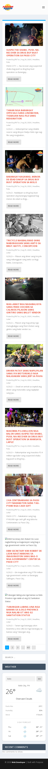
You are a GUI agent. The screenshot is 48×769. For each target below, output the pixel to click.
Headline (36, 59)
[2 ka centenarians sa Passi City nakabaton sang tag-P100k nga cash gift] (24, 485)
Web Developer (18, 762)
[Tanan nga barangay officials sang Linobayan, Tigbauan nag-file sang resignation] (24, 96)
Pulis (8, 62)
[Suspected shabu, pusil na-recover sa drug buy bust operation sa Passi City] (24, 34)
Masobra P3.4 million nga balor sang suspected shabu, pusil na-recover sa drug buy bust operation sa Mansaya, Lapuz (24, 436)
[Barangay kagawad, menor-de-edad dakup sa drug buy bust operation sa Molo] (24, 161)
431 (28, 647)
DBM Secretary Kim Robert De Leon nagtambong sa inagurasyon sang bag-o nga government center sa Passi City (24, 556)
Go (39, 679)
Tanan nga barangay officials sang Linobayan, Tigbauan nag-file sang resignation (22, 114)
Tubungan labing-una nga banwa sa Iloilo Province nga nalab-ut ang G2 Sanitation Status (23, 611)
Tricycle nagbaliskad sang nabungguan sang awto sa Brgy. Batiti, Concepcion (23, 243)
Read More (13, 79)
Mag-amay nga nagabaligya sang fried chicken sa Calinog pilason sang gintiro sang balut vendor (23, 308)
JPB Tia (16, 59)
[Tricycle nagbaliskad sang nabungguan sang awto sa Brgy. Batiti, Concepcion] (24, 225)
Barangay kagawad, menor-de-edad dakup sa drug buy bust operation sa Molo (23, 179)
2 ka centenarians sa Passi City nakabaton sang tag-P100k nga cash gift (23, 503)
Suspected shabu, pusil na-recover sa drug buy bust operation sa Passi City (22, 52)
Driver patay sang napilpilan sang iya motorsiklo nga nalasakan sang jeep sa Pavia (24, 373)
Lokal (8, 125)
